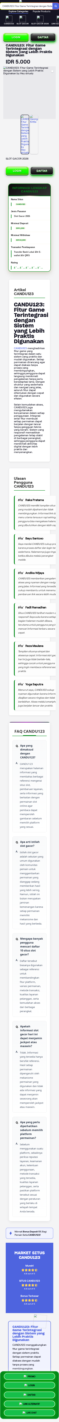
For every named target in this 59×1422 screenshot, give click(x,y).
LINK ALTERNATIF (31, 1402)
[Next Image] (53, 93)
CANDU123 (20, 348)
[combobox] (26, 6)
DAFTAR (43, 37)
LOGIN (16, 37)
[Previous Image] (6, 93)
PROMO (31, 1376)
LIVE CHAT (32, 1411)
